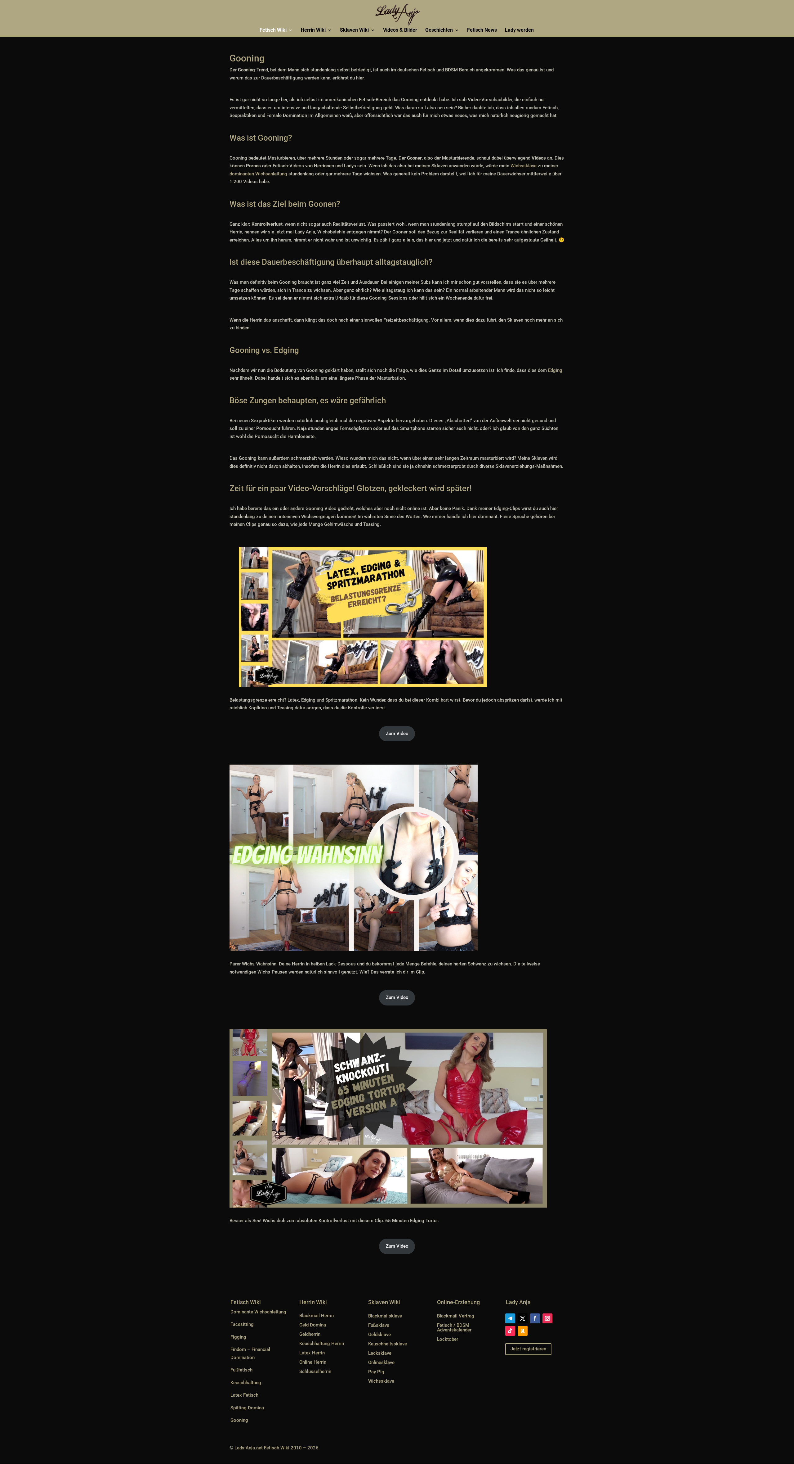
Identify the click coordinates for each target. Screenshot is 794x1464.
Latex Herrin (312, 1353)
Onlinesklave (381, 1362)
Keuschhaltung (245, 1382)
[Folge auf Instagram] (547, 1318)
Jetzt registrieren (528, 1349)
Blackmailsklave (385, 1316)
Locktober (447, 1339)
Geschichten (439, 30)
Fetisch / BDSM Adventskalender (454, 1327)
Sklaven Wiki (354, 30)
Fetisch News (482, 30)
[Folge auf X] (523, 1318)
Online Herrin (312, 1362)
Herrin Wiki (313, 30)
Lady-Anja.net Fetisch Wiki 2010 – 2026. (277, 1448)
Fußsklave (378, 1325)
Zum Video (397, 733)
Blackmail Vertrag (455, 1316)
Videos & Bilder (400, 30)
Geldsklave (379, 1334)
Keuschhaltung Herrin (321, 1343)
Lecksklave (379, 1353)
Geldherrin (309, 1334)
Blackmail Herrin (316, 1315)
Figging (238, 1337)
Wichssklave (524, 166)
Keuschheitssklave (387, 1344)
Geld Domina (312, 1325)
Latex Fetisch (244, 1395)
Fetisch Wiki (273, 30)
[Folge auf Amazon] (523, 1331)
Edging (555, 370)
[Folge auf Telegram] (510, 1318)
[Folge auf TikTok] (510, 1331)
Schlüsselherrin (315, 1371)
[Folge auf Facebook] (535, 1318)
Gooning (239, 1420)
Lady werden (519, 30)
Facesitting (242, 1324)
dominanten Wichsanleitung (258, 174)
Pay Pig (376, 1372)
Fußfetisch (241, 1370)
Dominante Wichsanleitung (258, 1312)
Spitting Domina (247, 1408)
